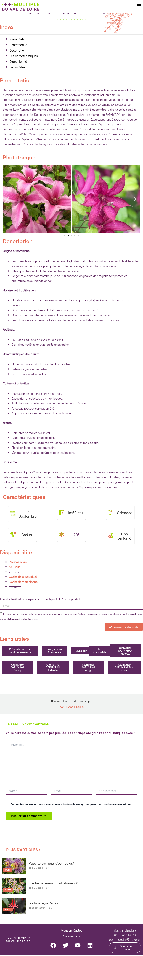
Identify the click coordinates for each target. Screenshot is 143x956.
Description (17, 50)
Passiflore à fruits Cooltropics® (52, 863)
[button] (139, 6)
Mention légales (71, 930)
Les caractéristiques (23, 56)
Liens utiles (17, 67)
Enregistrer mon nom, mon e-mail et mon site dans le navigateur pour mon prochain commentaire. (71, 804)
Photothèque (18, 44)
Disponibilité (18, 61)
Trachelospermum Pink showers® (53, 883)
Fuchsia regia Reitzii (43, 903)
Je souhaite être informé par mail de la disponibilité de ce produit (40, 599)
